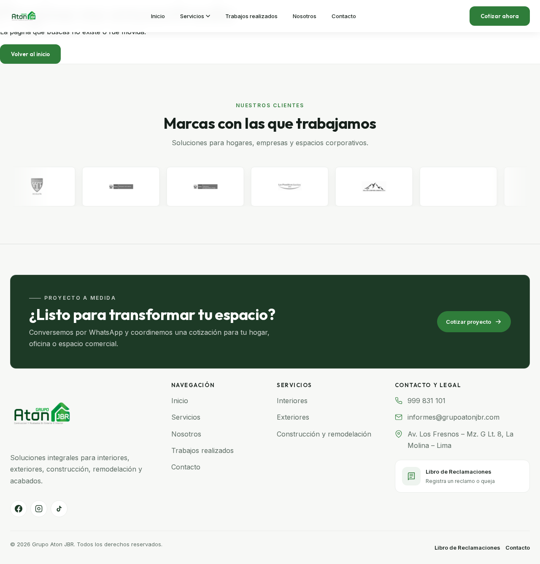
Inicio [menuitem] (158, 16)
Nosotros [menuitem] (304, 16)
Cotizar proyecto (468, 321)
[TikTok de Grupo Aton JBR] (59, 508)
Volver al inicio (30, 54)
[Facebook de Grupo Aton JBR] (18, 508)
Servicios (185, 417)
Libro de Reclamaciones (467, 547)
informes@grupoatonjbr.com (454, 417)
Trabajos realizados (202, 450)
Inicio (179, 400)
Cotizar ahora (500, 16)
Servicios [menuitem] (192, 16)
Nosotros (186, 434)
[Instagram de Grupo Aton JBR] (38, 508)
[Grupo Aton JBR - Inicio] (23, 16)
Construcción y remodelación (324, 434)
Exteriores (293, 417)
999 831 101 (427, 400)
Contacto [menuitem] (344, 16)
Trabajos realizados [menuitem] (251, 16)
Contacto (185, 467)
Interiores (292, 400)
